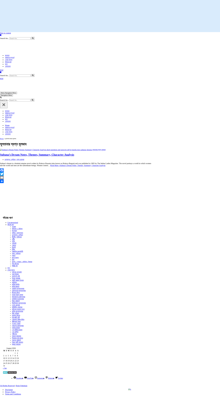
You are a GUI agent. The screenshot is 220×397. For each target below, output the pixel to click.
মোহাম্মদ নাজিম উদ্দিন (18, 320)
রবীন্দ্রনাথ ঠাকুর (16, 322)
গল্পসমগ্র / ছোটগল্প (10, 159)
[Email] (77, 177)
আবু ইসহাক (15, 274)
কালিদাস (14, 282)
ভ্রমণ (13, 256)
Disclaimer (9, 390)
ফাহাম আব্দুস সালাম (17, 295)
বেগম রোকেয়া (20, 159)
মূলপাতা (7, 55)
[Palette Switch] (110, 35)
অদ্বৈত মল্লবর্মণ (17, 272)
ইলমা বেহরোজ (16, 278)
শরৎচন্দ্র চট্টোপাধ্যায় (18, 326)
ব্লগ (6, 64)
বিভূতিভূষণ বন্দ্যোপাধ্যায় (19, 303)
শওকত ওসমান (16, 324)
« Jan (5, 368)
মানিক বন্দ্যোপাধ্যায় (17, 311)
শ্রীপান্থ (14, 334)
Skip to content (5, 33)
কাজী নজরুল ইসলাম (18, 280)
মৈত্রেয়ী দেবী (16, 317)
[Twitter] (77, 174)
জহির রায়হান (15, 287)
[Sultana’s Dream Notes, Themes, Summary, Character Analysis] (53, 150)
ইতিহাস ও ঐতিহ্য (17, 229)
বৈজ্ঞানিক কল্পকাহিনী (17, 251)
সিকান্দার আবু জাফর (17, 338)
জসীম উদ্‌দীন (15, 284)
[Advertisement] (110, 16)
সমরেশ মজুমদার (16, 336)
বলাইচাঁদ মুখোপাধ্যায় (18, 299)
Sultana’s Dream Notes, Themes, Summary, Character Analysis (37, 154)
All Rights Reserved (7, 386)
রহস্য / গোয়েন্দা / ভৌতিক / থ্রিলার (22, 262)
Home (7, 125)
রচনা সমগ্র (15, 258)
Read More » (77, 165)
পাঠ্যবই (14, 243)
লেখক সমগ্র (8, 60)
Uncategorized (12, 223)
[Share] (77, 181)
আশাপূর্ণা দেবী (16, 276)
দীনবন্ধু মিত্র (16, 293)
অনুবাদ (14, 227)
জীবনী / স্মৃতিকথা (17, 237)
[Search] (33, 38)
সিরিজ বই (15, 266)
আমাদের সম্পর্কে (9, 58)
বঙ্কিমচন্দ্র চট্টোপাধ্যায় (18, 297)
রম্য (13, 260)
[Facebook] (77, 170)
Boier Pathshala (21, 386)
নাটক (13, 241)
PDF (1, 70)
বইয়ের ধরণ (8, 62)
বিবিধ (13, 249)
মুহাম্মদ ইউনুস (16, 315)
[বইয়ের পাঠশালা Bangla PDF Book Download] (23, 51)
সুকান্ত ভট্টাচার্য (16, 340)
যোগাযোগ (8, 66)
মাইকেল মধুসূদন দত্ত (18, 309)
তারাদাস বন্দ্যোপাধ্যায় (18, 289)
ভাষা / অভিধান (16, 254)
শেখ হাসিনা (15, 332)
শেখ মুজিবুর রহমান (17, 330)
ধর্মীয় (13, 239)
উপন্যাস (14, 231)
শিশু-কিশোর (15, 264)
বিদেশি (14, 247)
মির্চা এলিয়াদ (15, 313)
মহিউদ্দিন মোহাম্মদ (17, 307)
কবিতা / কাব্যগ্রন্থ (17, 233)
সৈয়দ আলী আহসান (17, 342)
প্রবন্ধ (14, 245)
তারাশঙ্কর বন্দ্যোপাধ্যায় (19, 291)
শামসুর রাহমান (16, 328)
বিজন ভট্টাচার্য (16, 301)
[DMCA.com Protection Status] (10, 373)
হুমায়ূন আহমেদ (16, 344)
